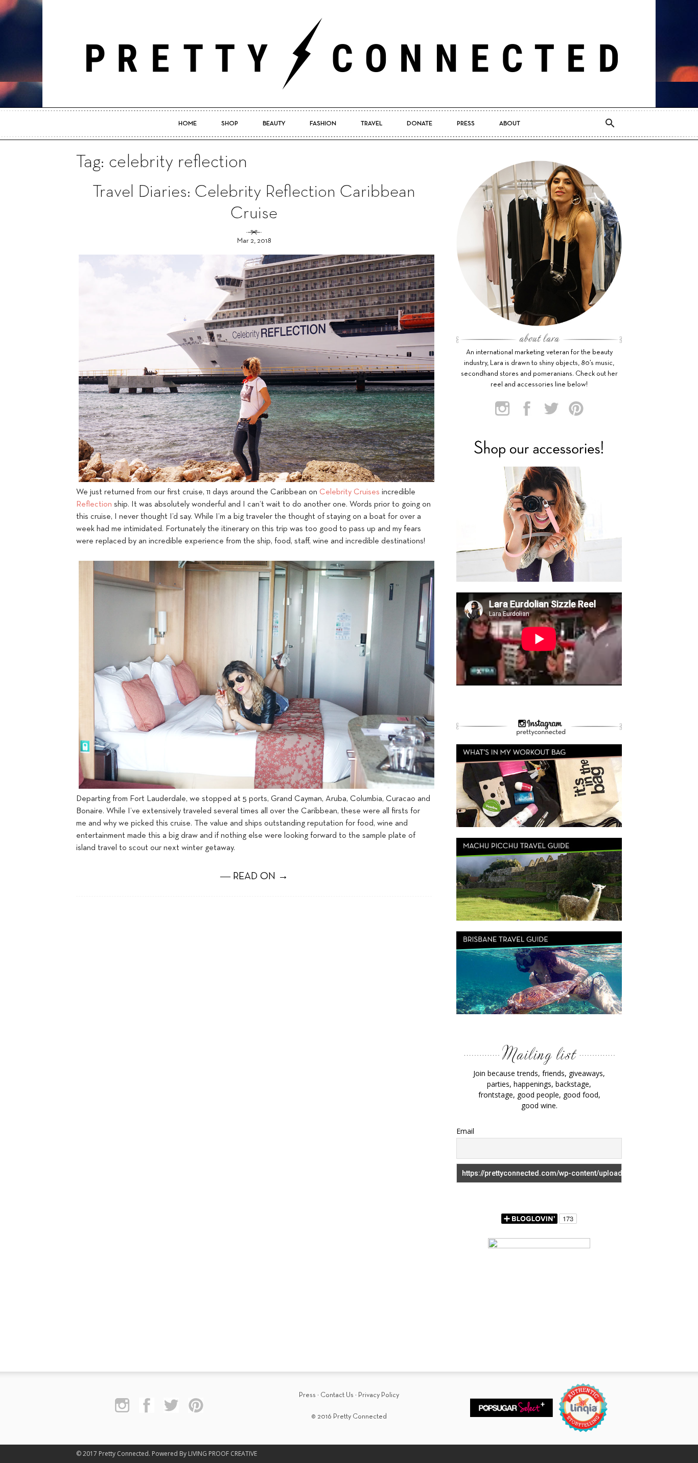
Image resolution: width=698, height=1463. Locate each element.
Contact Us (337, 1395)
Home (187, 123)
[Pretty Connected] (349, 53)
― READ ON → (254, 876)
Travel (371, 123)
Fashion (323, 123)
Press (466, 123)
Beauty (274, 123)
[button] (609, 123)
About (509, 123)
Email (465, 1131)
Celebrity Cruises (349, 492)
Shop (229, 123)
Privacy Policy (378, 1395)
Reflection (94, 504)
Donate (419, 123)
